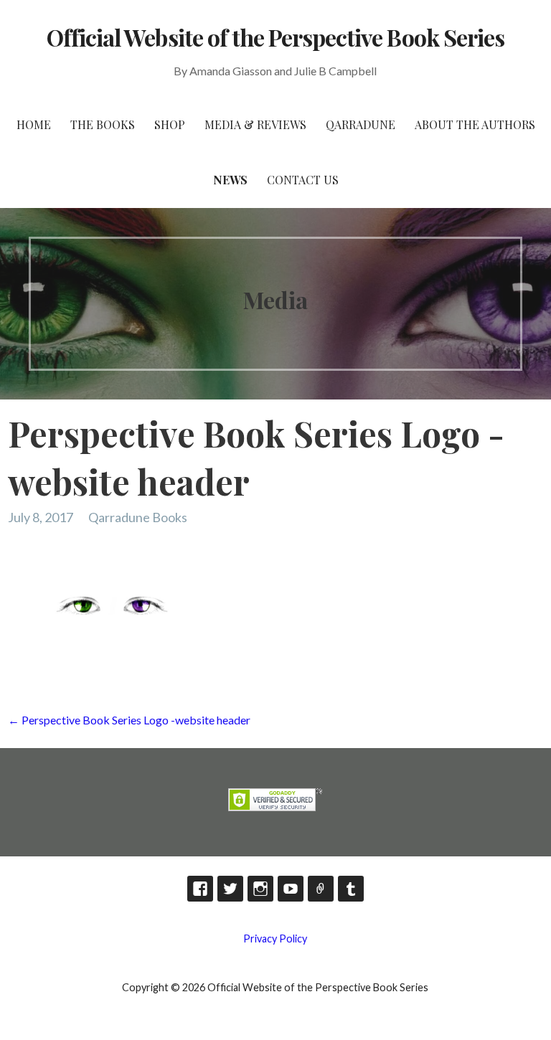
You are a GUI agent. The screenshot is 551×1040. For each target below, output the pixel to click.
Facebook (200, 889)
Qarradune (360, 124)
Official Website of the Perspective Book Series (275, 37)
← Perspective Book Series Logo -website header (129, 720)
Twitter (230, 889)
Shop (169, 124)
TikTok (321, 889)
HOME (34, 124)
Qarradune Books (137, 517)
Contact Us (303, 179)
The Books (102, 124)
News (230, 179)
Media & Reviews (255, 124)
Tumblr (351, 889)
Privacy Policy (275, 938)
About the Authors (475, 124)
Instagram (260, 889)
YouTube (290, 889)
